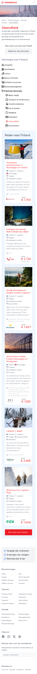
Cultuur (7, 74)
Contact (12, 669)
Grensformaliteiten (16, 104)
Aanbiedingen (6, 620)
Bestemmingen (13, 20)
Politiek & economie (13, 82)
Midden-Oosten (7, 583)
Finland (4, 23)
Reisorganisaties (24, 617)
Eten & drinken (14, 108)
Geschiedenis (9, 69)
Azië (20, 574)
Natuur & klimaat (11, 78)
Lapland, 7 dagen (14, 431)
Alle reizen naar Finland (18, 532)
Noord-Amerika (24, 577)
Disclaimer (20, 669)
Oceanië (22, 583)
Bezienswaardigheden (13, 87)
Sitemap (28, 669)
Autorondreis (23, 600)
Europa (24, 20)
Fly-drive (5, 597)
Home (4, 20)
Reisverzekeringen (8, 623)
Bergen (21, 388)
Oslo (16, 388)
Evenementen (13, 126)
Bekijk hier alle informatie (18, 51)
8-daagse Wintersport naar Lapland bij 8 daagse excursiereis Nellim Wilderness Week (18, 246)
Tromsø (10, 194)
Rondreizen (6, 617)
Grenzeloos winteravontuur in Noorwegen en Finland (16, 165)
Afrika (4, 574)
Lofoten (26, 388)
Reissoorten (23, 620)
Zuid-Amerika (23, 580)
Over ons (5, 669)
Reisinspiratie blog (8, 614)
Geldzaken (13, 117)
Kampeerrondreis (8, 603)
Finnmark (11, 388)
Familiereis (22, 597)
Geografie (8, 65)
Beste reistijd (14, 95)
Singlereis (5, 600)
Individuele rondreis (25, 594)
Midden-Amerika (7, 580)
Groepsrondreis (7, 594)
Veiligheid (12, 113)
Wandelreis (22, 603)
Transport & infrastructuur (19, 100)
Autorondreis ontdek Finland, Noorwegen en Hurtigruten (17, 359)
